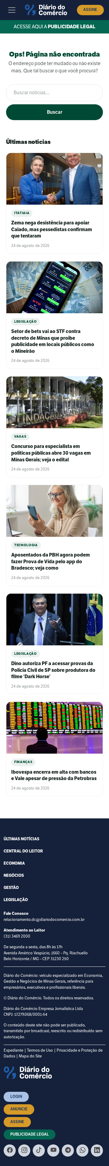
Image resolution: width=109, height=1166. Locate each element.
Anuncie (19, 1109)
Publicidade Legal (29, 1134)
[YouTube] (53, 1150)
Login (16, 1096)
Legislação (16, 899)
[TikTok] (39, 1150)
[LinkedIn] (97, 1150)
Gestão (11, 887)
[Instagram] (24, 1150)
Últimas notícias (21, 839)
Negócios (14, 875)
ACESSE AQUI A (54, 26)
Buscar (54, 112)
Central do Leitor (23, 851)
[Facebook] (10, 1150)
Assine (90, 9)
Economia (14, 863)
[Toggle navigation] (12, 10)
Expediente (13, 1050)
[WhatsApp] (82, 1150)
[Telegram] (68, 1150)
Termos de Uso (40, 1050)
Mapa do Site (30, 1056)
